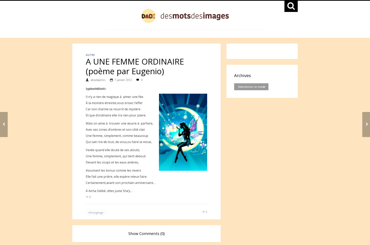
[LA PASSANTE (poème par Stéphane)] (366, 124)
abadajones (98, 80)
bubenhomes (95, 89)
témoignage (95, 212)
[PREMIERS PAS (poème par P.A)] (4, 124)
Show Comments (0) (146, 233)
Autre (90, 55)
